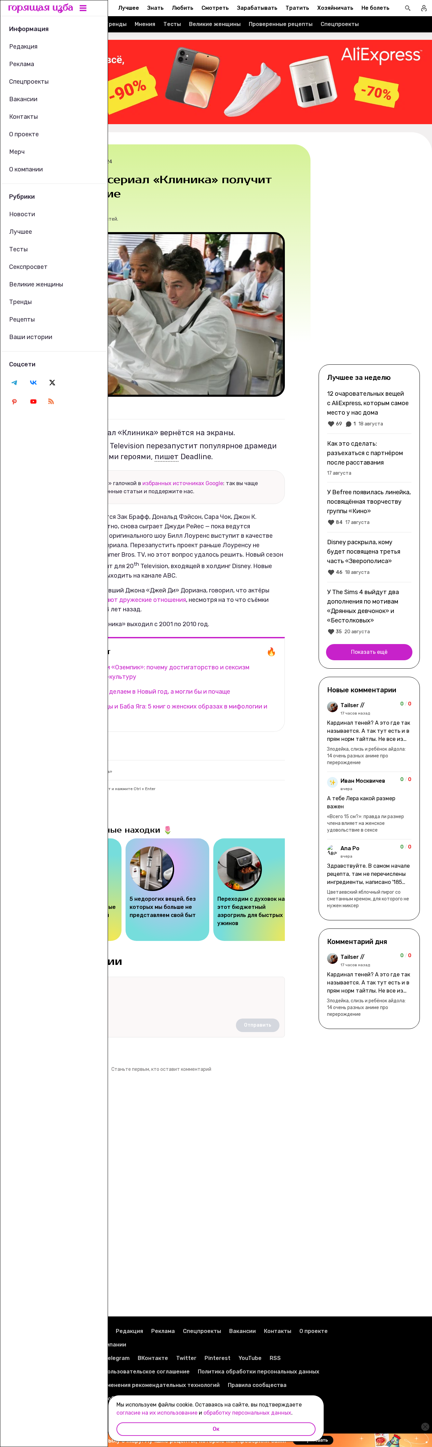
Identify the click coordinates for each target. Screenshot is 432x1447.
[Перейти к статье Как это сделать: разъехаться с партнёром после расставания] (369, 458)
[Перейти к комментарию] (369, 734)
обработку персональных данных (247, 1413)
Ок (216, 1429)
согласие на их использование (156, 1413)
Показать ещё (369, 652)
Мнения (145, 24)
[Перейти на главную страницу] (41, 8)
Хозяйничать (335, 8)
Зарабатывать (257, 8)
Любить (182, 8)
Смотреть (215, 8)
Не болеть (375, 8)
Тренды (116, 24)
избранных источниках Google (182, 483)
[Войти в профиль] (424, 8)
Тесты (172, 24)
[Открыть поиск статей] (408, 8)
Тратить (297, 8)
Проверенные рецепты (281, 24)
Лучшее (128, 8)
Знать (155, 8)
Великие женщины (215, 24)
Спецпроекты (340, 24)
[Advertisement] (369, 253)
